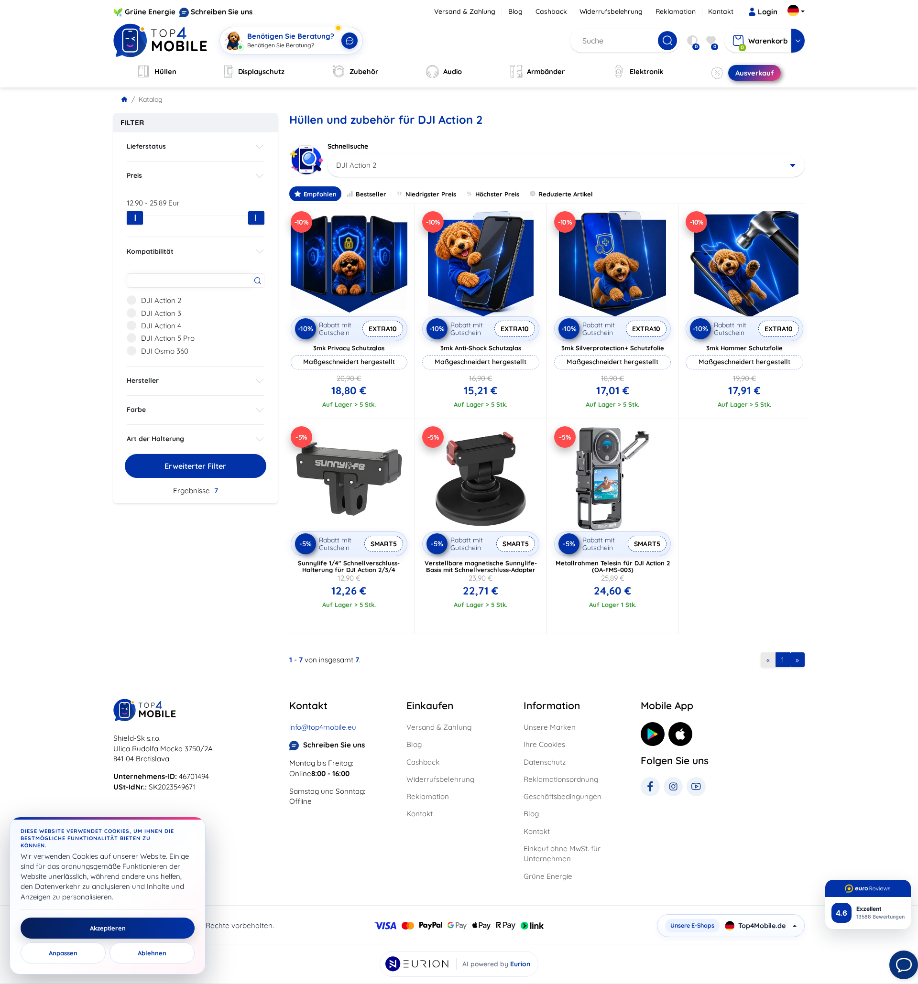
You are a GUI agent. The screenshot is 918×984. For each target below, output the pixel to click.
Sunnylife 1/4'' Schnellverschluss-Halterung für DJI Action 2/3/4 (349, 566)
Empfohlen (320, 194)
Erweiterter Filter (195, 466)
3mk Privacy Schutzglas (348, 348)
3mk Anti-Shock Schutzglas (480, 348)
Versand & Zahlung (464, 11)
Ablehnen (152, 953)
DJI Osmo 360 (164, 351)
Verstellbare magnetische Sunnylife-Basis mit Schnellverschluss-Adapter (481, 566)
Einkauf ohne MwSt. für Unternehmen (562, 853)
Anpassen (63, 953)
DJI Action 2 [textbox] (356, 165)
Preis (134, 175)
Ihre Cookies (544, 744)
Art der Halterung (155, 438)
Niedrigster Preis (430, 194)
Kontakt (720, 11)
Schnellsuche (348, 146)
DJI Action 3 (161, 313)
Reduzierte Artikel (565, 194)
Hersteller (143, 380)
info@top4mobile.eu (322, 727)
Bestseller (371, 194)
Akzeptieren (108, 928)
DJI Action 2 (161, 300)
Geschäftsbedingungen (562, 796)
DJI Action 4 (161, 325)
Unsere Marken (550, 727)
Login (767, 11)
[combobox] (566, 165)
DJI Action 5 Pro (168, 338)
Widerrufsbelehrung (611, 11)
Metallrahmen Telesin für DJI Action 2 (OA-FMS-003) (613, 566)
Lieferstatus (146, 146)
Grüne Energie (150, 11)
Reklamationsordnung (561, 779)
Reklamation (676, 11)
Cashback (551, 11)
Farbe (136, 409)
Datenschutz (545, 762)
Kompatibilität (150, 251)
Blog (515, 11)
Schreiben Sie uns (221, 11)
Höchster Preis (497, 194)
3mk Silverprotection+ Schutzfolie (612, 348)
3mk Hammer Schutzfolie (744, 348)
